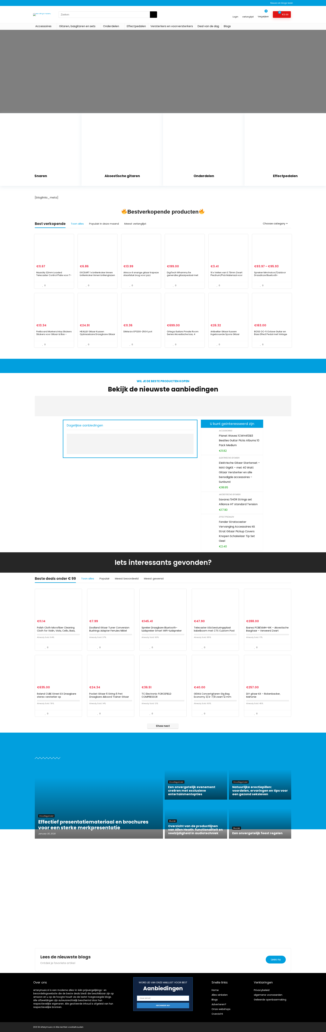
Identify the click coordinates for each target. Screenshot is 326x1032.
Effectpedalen (136, 26)
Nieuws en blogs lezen (281, 3)
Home (215, 990)
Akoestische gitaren (229, 494)
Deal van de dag (208, 26)
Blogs (227, 26)
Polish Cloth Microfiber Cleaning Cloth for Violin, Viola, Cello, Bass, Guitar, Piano (56, 630)
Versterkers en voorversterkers (171, 26)
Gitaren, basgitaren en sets (77, 26)
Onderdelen (111, 26)
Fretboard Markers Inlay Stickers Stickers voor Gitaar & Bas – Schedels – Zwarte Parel (54, 334)
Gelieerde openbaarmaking (270, 999)
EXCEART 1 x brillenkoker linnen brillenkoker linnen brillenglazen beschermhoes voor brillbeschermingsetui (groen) (97, 276)
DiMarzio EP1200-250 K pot (137, 331)
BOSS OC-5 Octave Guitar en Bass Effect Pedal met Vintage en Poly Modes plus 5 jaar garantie (270, 335)
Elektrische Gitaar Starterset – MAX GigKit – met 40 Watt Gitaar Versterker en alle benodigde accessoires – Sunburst (239, 472)
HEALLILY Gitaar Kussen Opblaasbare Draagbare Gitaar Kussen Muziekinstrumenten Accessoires (97, 335)
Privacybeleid (261, 990)
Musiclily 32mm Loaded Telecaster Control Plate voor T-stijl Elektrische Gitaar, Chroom (53, 275)
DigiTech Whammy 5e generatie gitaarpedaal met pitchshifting (182, 275)
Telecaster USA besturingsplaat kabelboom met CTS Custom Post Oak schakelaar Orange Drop (214, 630)
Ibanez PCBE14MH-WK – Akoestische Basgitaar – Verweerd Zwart (267, 629)
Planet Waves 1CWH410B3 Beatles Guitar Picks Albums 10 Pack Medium (239, 440)
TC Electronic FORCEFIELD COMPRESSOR (156, 695)
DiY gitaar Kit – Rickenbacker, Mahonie (263, 695)
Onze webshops (221, 1009)
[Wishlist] (248, 13)
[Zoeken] (153, 14)
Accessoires (43, 26)
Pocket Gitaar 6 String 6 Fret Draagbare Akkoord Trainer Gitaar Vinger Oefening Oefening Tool (109, 697)
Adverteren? (219, 1004)
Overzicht (217, 1014)
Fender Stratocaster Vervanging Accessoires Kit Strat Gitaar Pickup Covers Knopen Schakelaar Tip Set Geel (237, 531)
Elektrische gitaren (229, 457)
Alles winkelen (220, 995)
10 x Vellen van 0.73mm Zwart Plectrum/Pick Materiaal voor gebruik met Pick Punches (226, 275)
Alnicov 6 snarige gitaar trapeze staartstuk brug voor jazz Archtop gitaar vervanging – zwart (141, 276)
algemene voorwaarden (268, 995)
